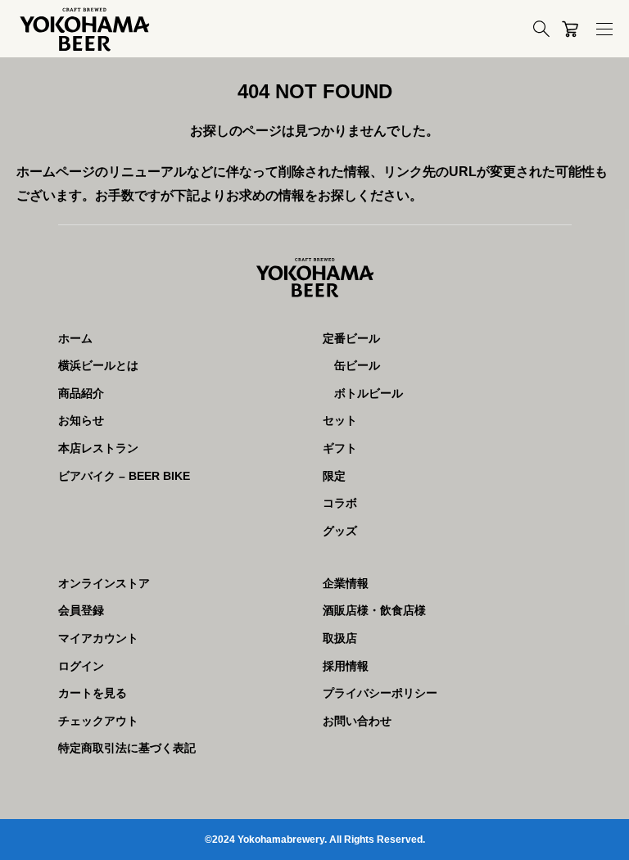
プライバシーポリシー (380, 692)
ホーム (75, 338)
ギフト (340, 448)
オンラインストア (104, 583)
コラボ (340, 502)
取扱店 (340, 638)
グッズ (340, 530)
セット (340, 420)
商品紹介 (81, 393)
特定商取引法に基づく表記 (127, 747)
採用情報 (346, 665)
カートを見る (92, 692)
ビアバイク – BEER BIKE (124, 475)
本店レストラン (98, 448)
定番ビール (351, 338)
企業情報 (346, 583)
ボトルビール (368, 393)
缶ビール (357, 365)
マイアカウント (98, 638)
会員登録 (81, 610)
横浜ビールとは (98, 365)
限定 (334, 475)
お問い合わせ (357, 720)
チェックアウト (98, 720)
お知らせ (81, 420)
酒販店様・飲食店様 (374, 610)
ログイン (81, 665)
